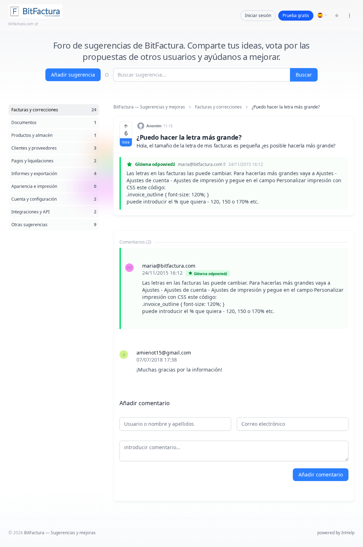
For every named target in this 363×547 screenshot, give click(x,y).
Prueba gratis (296, 15)
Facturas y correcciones (218, 107)
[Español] (322, 15)
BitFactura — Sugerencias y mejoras (149, 107)
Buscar (304, 74)
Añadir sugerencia (73, 74)
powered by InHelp (335, 533)
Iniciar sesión (258, 15)
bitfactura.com (21, 23)
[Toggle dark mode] (337, 16)
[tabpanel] (233, 317)
